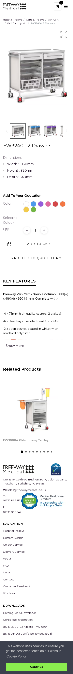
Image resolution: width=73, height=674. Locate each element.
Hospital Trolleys (12, 19)
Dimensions (12, 158)
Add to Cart (39, 244)
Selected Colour (10, 220)
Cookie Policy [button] (16, 656)
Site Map (9, 593)
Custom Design (13, 537)
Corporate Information (18, 619)
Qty (6, 229)
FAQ (6, 565)
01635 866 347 (12, 512)
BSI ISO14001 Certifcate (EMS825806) (27, 633)
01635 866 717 (11, 500)
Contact (8, 579)
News (6, 572)
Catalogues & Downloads (19, 612)
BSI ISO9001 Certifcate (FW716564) (25, 626)
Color (7, 203)
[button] (64, 34)
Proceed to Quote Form (36, 258)
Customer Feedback (17, 586)
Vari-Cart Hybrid (16, 23)
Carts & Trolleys (35, 19)
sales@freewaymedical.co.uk (26, 490)
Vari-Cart (53, 19)
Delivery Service (14, 551)
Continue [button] (36, 666)
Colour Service (13, 544)
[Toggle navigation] (65, 6)
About (7, 558)
